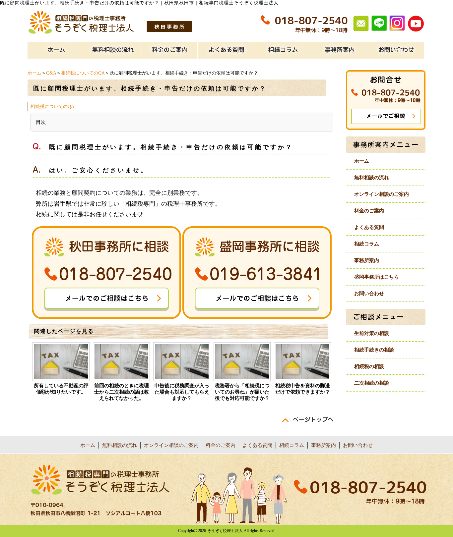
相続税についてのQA (83, 73)
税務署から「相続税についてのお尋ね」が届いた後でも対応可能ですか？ (242, 392)
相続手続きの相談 (374, 349)
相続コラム (366, 243)
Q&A (51, 73)
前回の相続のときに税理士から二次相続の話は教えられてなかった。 (121, 392)
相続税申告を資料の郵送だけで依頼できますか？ (302, 389)
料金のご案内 (369, 210)
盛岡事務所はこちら (376, 277)
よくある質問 (369, 227)
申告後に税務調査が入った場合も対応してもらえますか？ (182, 392)
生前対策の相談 (371, 333)
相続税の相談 (369, 366)
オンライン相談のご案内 (381, 194)
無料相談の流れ (371, 177)
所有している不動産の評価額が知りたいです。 (61, 389)
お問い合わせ (369, 293)
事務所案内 (366, 260)
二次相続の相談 (371, 383)
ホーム (34, 73)
